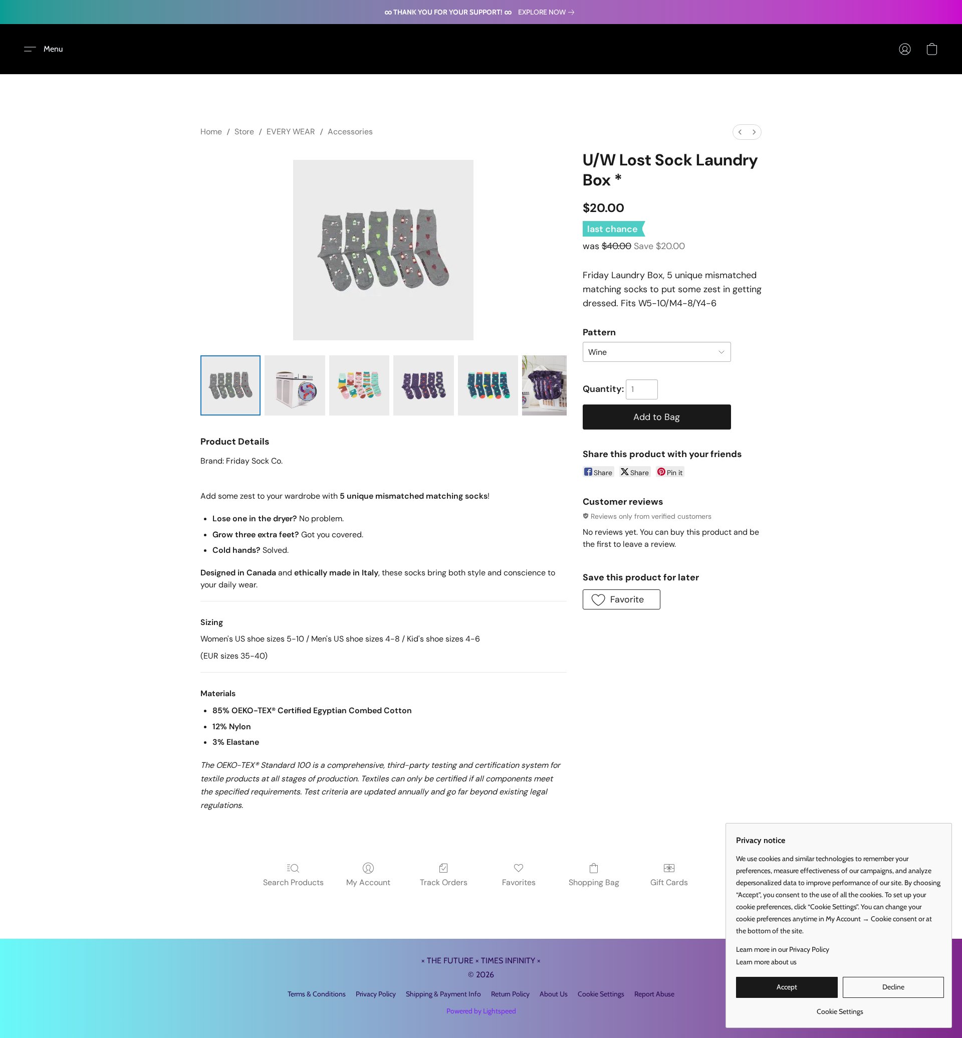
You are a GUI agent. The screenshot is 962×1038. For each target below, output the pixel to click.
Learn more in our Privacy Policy (782, 949)
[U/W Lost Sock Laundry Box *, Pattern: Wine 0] (230, 385)
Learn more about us (766, 961)
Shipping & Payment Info (443, 993)
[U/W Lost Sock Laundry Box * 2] (359, 385)
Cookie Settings (601, 993)
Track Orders (443, 882)
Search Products (293, 882)
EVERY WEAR (291, 131)
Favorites (519, 882)
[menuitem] (740, 132)
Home (211, 131)
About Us (554, 993)
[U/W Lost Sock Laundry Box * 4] (488, 385)
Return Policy (510, 993)
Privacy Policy (376, 993)
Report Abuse (654, 993)
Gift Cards (669, 882)
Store (244, 131)
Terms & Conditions (317, 993)
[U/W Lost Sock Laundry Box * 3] (423, 385)
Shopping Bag (594, 882)
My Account (368, 882)
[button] (47, 49)
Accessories (350, 131)
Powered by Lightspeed (481, 1010)
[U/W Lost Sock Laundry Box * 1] (295, 385)
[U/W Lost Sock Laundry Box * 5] (544, 385)
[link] (548, 12)
